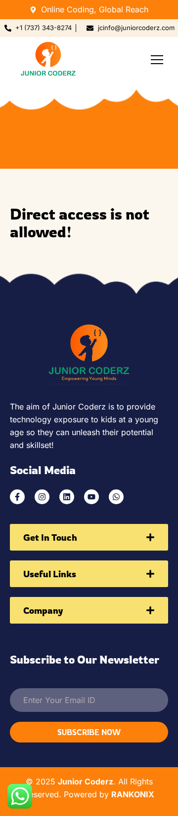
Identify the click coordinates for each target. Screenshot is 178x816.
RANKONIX (132, 794)
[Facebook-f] (17, 496)
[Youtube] (91, 496)
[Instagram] (42, 496)
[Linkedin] (66, 496)
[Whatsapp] (116, 496)
